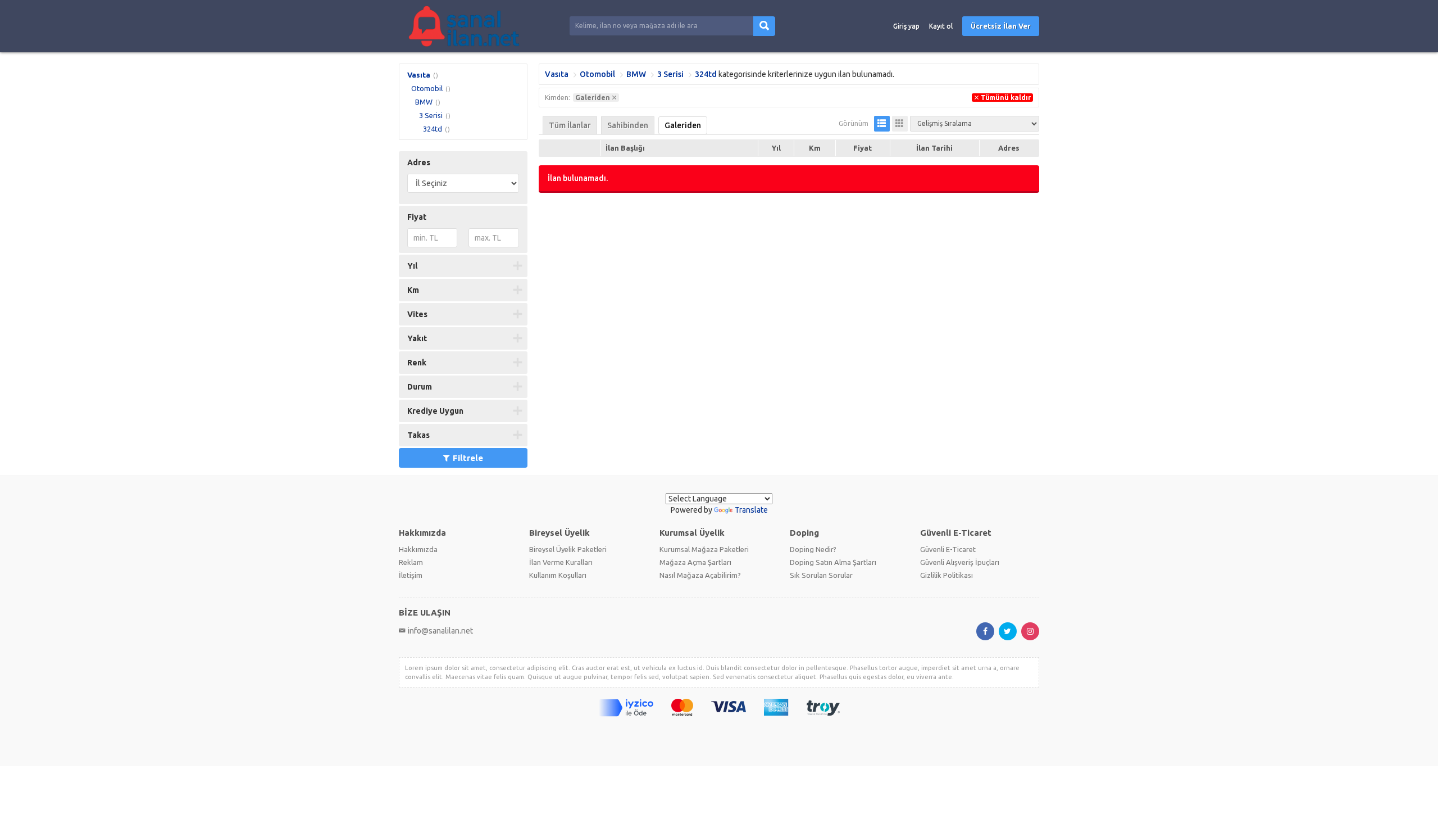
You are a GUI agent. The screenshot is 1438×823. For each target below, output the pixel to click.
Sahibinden (627, 125)
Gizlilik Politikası (946, 575)
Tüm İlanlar (570, 125)
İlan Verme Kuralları (561, 562)
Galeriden (683, 125)
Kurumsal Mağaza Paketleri (704, 549)
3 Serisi (431, 115)
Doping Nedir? (813, 549)
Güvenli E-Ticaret (948, 549)
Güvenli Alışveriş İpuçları (959, 562)
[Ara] (764, 26)
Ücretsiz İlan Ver (1001, 26)
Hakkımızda (418, 549)
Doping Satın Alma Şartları (833, 562)
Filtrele (468, 458)
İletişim (410, 575)
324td (432, 129)
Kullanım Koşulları (557, 575)
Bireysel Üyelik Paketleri (568, 549)
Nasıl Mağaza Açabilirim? (700, 575)
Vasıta (418, 75)
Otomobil (427, 88)
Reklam (411, 562)
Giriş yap (906, 26)
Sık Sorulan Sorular (821, 575)
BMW (424, 102)
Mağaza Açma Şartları (695, 562)
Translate (751, 509)
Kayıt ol (941, 26)
